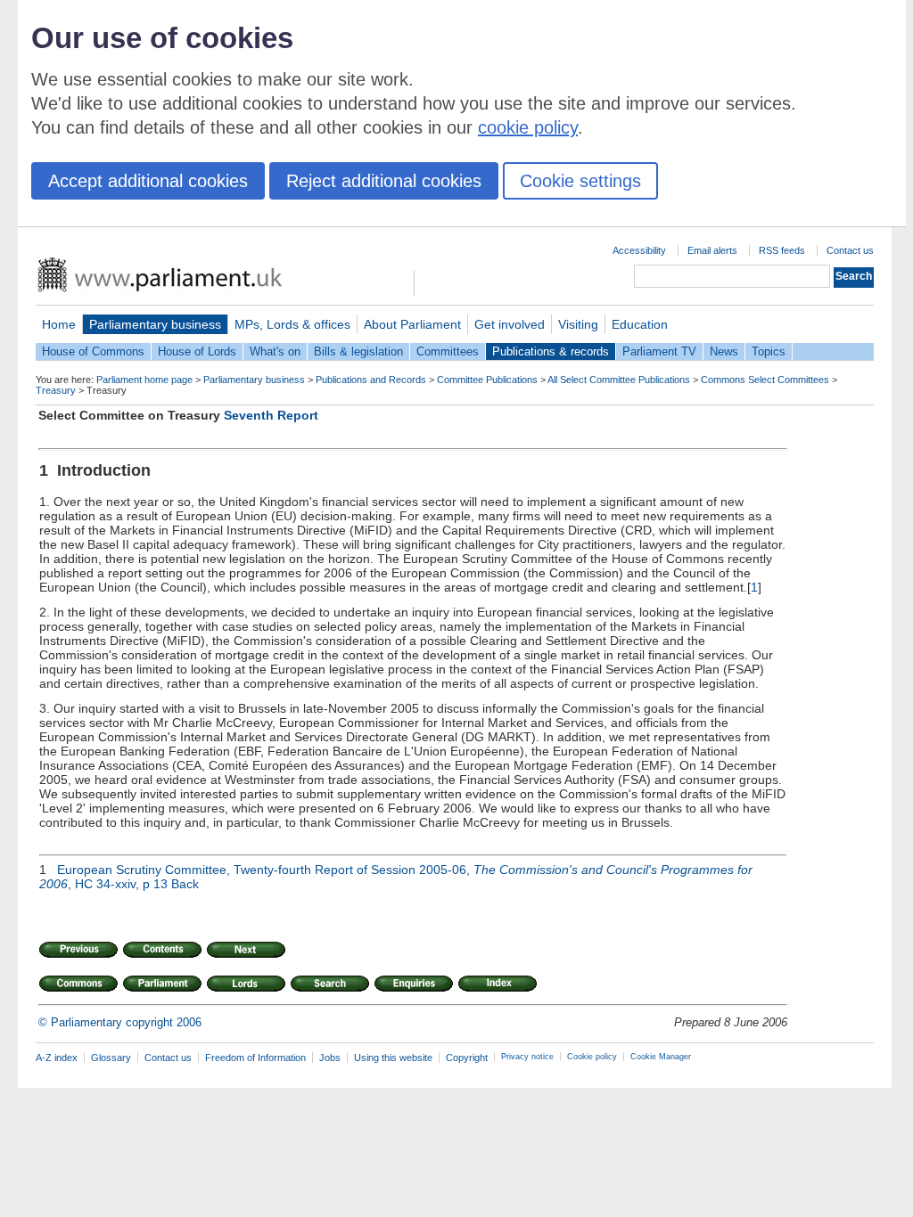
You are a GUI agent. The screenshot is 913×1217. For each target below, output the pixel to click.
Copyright (467, 1057)
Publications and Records (371, 379)
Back (185, 884)
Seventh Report (271, 415)
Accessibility (639, 250)
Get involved (509, 324)
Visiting (578, 324)
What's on (275, 351)
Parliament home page (144, 379)
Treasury (56, 390)
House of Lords (197, 351)
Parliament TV (659, 351)
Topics (769, 351)
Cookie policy (592, 1056)
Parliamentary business (155, 324)
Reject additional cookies (383, 181)
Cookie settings (580, 181)
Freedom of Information (255, 1057)
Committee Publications (487, 379)
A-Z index (57, 1057)
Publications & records (550, 351)
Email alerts (712, 250)
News (724, 351)
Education (640, 324)
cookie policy (528, 127)
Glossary (111, 1057)
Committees (447, 351)
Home (59, 324)
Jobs (330, 1057)
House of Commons (93, 351)
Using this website (393, 1057)
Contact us (850, 250)
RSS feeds (782, 250)
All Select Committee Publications (618, 379)
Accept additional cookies (148, 181)
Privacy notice (527, 1056)
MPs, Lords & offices (292, 324)
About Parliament (412, 324)
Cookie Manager (660, 1056)
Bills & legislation (358, 351)
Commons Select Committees (765, 379)
